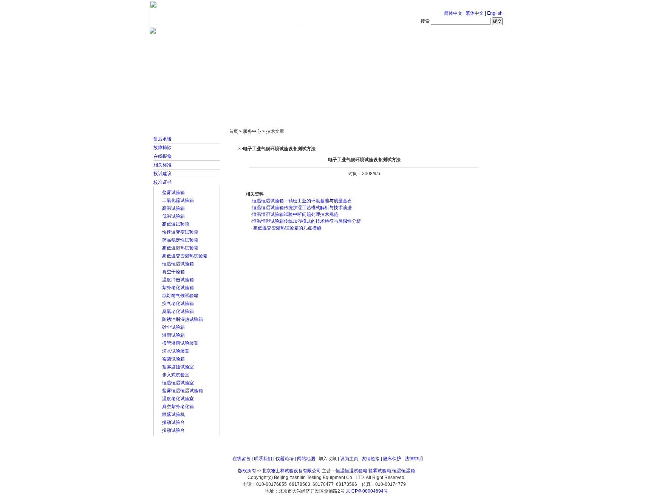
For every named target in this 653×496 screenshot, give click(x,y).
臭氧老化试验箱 (178, 311)
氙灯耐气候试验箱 (180, 295)
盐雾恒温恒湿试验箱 (182, 390)
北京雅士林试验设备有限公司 (291, 470)
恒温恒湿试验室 (178, 382)
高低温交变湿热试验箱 (184, 256)
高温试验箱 (173, 208)
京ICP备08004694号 (367, 491)
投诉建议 (162, 173)
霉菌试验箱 (173, 359)
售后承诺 (162, 139)
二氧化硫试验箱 (178, 200)
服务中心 (422, 109)
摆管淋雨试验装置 (180, 343)
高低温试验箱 (175, 224)
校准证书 (162, 182)
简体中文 (453, 13)
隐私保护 (392, 458)
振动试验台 (173, 422)
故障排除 (162, 147)
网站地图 (306, 458)
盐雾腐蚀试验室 (178, 367)
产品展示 (298, 109)
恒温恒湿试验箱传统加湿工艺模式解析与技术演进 (302, 207)
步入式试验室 (175, 374)
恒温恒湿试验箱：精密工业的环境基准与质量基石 (302, 200)
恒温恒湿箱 (403, 470)
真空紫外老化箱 (178, 406)
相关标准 (162, 165)
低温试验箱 (173, 216)
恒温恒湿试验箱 (178, 263)
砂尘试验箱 (173, 327)
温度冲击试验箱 (178, 279)
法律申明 (414, 458)
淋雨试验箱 (173, 335)
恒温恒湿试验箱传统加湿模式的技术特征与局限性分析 (306, 221)
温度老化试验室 (178, 398)
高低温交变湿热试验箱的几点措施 (286, 228)
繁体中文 (475, 13)
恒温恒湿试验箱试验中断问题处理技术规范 (295, 214)
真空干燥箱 (173, 271)
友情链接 (371, 458)
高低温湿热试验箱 (180, 248)
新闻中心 (256, 109)
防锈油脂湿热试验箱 (182, 319)
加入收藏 (328, 458)
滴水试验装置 (175, 351)
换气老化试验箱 (178, 303)
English (495, 13)
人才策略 (381, 109)
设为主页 (349, 458)
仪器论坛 (284, 458)
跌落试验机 (173, 414)
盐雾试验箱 (173, 192)
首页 (173, 109)
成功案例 (339, 109)
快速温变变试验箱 (180, 232)
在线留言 (241, 458)
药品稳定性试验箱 (180, 240)
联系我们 (263, 458)
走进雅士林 (215, 109)
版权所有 (247, 470)
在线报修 (162, 156)
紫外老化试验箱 (178, 287)
